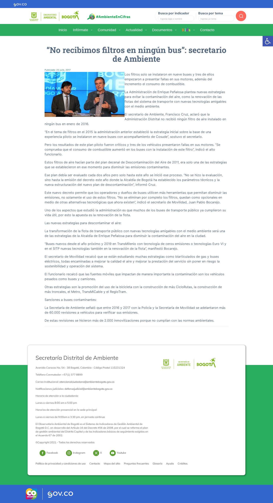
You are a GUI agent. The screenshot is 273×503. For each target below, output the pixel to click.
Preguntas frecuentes (136, 463)
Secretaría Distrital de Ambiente (77, 357)
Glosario (157, 463)
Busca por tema (210, 13)
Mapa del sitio (112, 463)
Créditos (182, 463)
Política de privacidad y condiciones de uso (61, 463)
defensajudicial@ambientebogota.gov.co (88, 388)
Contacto (94, 463)
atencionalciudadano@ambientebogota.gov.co (86, 381)
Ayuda (170, 463)
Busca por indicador (173, 13)
